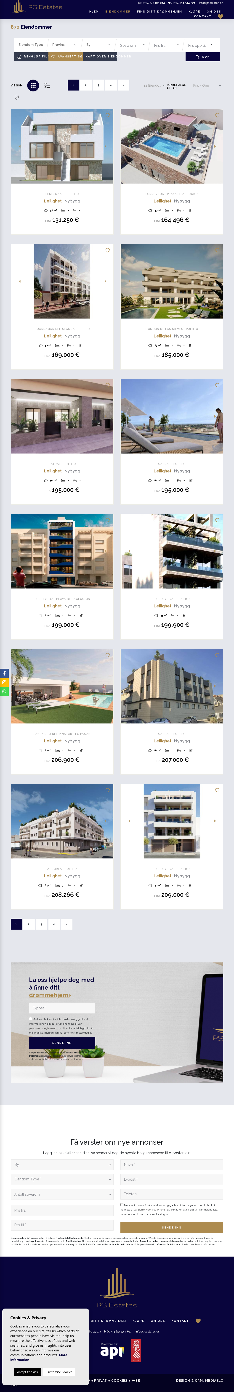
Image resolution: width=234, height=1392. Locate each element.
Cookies (119, 1380)
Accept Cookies (27, 1372)
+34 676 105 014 (151, 3)
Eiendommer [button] (118, 11)
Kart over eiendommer (101, 56)
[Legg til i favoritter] (108, 115)
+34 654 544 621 (181, 3)
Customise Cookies (59, 1372)
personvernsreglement (42, 1028)
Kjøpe (194, 11)
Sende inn (62, 1043)
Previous (17, 146)
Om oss (214, 11)
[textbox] (31, 44)
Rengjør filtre (35, 56)
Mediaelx (214, 1380)
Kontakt (203, 16)
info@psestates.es (211, 3)
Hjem (94, 11)
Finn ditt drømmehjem (159, 11)
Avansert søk (70, 56)
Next (107, 146)
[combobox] (30, 45)
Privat (100, 1380)
